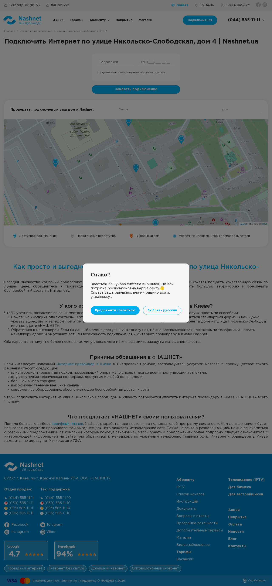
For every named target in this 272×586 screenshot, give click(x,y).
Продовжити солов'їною (115, 310)
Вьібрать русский (162, 310)
